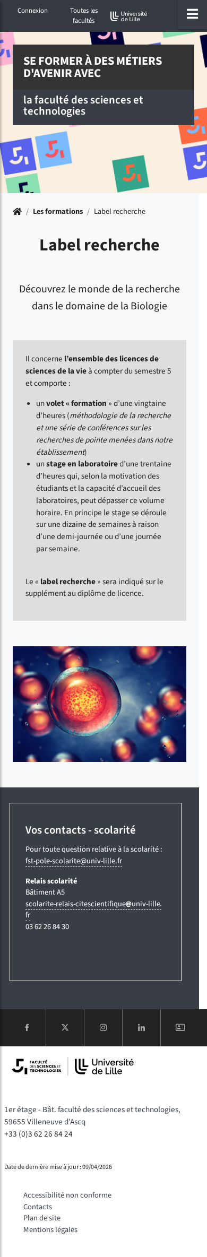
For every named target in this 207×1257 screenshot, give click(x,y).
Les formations (58, 211)
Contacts (37, 1206)
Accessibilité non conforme (67, 1195)
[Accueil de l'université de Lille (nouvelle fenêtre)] (129, 16)
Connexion (33, 10)
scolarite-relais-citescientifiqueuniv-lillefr (92, 909)
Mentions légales (50, 1229)
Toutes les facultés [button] (84, 15)
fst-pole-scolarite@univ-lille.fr (73, 860)
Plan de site (42, 1218)
